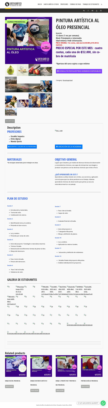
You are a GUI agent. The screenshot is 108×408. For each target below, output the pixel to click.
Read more (9, 386)
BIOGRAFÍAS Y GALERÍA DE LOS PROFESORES (23, 146)
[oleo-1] (46, 100)
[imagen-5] (46, 86)
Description (10, 121)
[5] (34, 70)
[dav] (11, 70)
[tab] (10, 121)
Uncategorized (67, 80)
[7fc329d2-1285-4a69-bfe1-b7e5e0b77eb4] (46, 71)
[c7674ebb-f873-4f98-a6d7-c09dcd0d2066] (23, 87)
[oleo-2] (34, 100)
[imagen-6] (11, 101)
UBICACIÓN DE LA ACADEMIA (69, 146)
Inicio (40, 4)
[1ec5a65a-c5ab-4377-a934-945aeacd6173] (34, 87)
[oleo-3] (23, 103)
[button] (103, 403)
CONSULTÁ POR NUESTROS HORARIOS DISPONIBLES (80, 71)
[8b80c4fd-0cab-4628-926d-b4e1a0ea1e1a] (11, 84)
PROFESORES (64, 4)
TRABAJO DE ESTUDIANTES (91, 4)
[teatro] (11, 112)
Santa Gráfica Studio (51, 4)
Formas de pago (75, 4)
